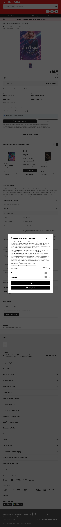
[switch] (45, 273)
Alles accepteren (30, 283)
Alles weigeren (30, 288)
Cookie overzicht (22, 265)
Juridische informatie (31, 265)
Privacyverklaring (14, 265)
